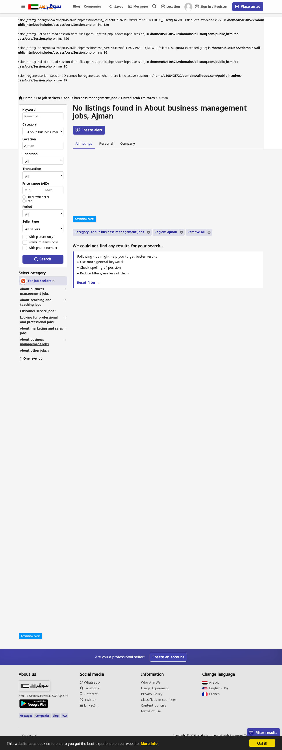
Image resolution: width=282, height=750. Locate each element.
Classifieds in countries (158, 700)
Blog (76, 6)
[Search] (155, 6)
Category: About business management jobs (109, 232)
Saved (118, 7)
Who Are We (151, 682)
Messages (140, 6)
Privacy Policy (151, 694)
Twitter (89, 700)
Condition (30, 154)
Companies (92, 6)
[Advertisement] (46, 432)
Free (29, 200)
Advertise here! (30, 636)
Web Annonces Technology (241, 736)
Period (27, 207)
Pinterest (90, 694)
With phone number (42, 248)
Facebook (91, 688)
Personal (106, 144)
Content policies (153, 705)
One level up (33, 359)
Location (172, 7)
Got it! (262, 743)
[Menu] (23, 6)
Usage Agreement (155, 688)
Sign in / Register (213, 7)
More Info (149, 743)
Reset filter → (88, 282)
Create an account (168, 657)
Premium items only (43, 242)
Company (127, 144)
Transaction (31, 169)
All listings (84, 144)
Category (29, 124)
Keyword (28, 110)
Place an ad (249, 6)
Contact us (29, 736)
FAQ (64, 715)
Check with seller (37, 197)
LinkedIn (90, 705)
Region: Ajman (166, 232)
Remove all (196, 232)
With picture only (40, 237)
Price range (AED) (35, 184)
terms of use (151, 711)
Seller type (30, 221)
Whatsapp (91, 682)
